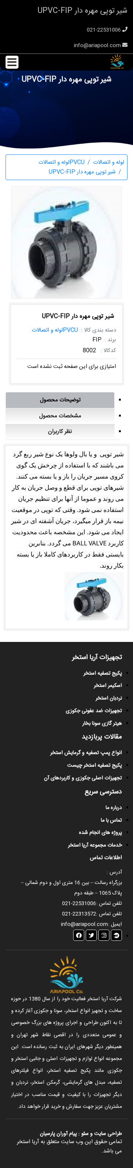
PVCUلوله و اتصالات (55, 330)
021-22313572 (79, 914)
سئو (85, 1133)
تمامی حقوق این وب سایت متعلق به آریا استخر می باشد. (69, 1146)
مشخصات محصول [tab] (60, 416)
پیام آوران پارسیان (58, 1133)
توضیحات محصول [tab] (60, 400)
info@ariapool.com (98, 45)
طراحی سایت (107, 1133)
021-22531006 (104, 30)
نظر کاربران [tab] (60, 431)
